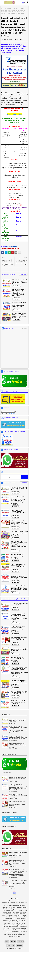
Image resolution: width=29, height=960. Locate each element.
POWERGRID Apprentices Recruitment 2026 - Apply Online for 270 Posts (19, 556)
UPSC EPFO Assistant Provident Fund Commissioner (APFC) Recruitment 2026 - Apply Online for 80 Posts (19, 566)
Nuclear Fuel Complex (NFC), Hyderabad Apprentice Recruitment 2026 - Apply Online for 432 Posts (19, 304)
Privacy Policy (10, 945)
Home (2, 8)
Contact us (21, 941)
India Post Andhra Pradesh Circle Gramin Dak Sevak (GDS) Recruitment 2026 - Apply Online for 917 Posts (19, 639)
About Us (13, 941)
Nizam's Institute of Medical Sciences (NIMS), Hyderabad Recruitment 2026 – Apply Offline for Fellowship (19, 577)
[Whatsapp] (9, 252)
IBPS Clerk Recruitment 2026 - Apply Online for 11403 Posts (18, 701)
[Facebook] (2, 252)
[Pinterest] (12, 252)
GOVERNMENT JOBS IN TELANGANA (14, 8)
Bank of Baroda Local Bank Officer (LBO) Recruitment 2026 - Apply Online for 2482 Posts (19, 693)
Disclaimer (19, 945)
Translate (13, 413)
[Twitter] (6, 252)
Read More (17, 285)
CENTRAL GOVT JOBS (11, 246)
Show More (24, 482)
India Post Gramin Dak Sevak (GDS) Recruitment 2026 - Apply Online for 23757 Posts (19, 315)
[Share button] (19, 252)
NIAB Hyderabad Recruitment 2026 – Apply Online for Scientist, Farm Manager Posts (19, 281)
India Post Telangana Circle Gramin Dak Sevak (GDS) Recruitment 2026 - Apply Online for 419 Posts (19, 522)
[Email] (16, 252)
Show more (23, 274)
